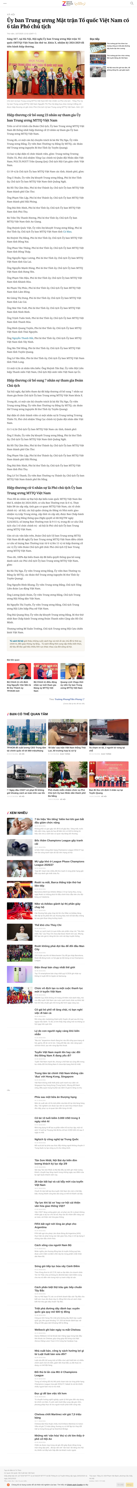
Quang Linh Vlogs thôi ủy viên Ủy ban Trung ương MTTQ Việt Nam (71, 685)
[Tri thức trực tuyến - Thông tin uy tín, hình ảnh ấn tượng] (74, 3)
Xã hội (11, 15)
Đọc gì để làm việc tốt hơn (51, 1393)
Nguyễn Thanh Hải (22, 338)
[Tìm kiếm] (132, 3)
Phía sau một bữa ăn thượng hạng (56, 1097)
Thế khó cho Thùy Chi (48, 925)
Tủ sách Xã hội (16, 641)
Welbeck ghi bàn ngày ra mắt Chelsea (57, 1329)
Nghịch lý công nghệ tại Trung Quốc (57, 1139)
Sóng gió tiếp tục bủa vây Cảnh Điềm (57, 1266)
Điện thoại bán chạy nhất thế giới (55, 967)
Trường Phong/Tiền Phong (68, 699)
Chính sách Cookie (75, 1485)
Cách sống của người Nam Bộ (53, 1245)
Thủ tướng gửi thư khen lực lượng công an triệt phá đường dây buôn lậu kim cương (118, 46)
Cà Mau (67, 231)
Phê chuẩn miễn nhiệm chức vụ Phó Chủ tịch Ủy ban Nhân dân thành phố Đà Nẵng (67, 793)
